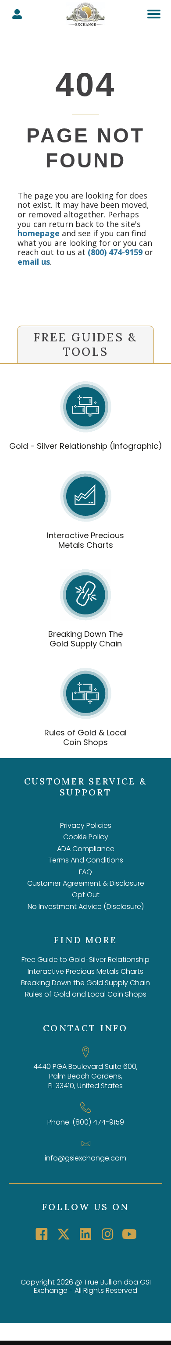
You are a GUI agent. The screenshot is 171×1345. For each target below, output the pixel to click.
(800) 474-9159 (115, 252)
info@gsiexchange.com (85, 1158)
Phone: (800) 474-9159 (85, 1122)
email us (34, 261)
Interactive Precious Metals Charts (85, 540)
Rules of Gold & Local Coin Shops (85, 737)
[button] (41, 1234)
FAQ (85, 872)
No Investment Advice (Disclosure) (86, 906)
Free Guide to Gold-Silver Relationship (85, 960)
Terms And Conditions (85, 860)
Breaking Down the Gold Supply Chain (85, 983)
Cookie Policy (85, 837)
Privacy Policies (85, 825)
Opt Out (86, 895)
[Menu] (154, 14)
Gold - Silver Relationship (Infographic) (85, 445)
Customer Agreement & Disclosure (85, 883)
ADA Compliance (85, 849)
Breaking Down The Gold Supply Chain (85, 638)
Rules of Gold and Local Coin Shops (85, 994)
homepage (39, 233)
